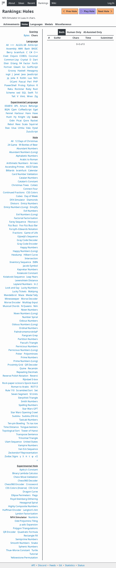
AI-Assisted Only (92, 32)
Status (81, 565)
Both (62, 32)
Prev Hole (71, 11)
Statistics (70, 565)
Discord (42, 565)
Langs (36, 24)
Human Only (74, 32)
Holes (25, 24)
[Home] (3, 3)
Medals (49, 24)
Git (60, 565)
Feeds (53, 565)
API (33, 565)
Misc (63, 24)
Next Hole (103, 11)
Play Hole (89, 11)
